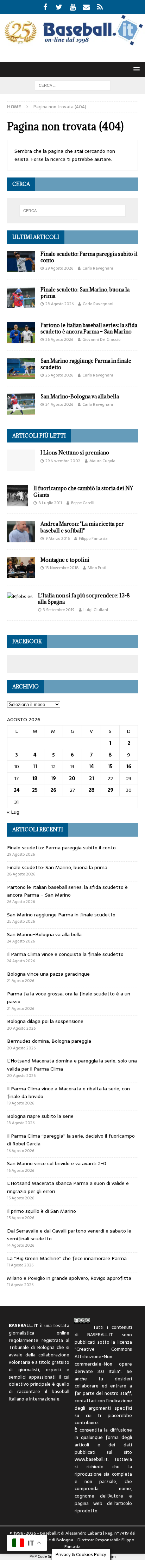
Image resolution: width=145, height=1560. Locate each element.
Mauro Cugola (102, 461)
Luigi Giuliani (95, 610)
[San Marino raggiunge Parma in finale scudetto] (21, 368)
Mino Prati (97, 568)
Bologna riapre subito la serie (40, 1116)
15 (110, 766)
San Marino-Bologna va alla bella (79, 396)
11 (35, 766)
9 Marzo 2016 (57, 538)
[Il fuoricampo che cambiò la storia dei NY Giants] (17, 495)
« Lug (13, 812)
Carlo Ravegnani (97, 268)
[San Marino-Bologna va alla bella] (21, 404)
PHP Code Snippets (46, 1556)
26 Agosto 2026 (59, 339)
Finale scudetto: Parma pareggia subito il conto (89, 257)
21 (91, 778)
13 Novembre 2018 (61, 568)
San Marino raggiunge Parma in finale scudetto (85, 364)
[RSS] (100, 7)
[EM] (86, 7)
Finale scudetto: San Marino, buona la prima (85, 292)
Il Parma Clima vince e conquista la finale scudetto (65, 954)
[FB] (45, 7)
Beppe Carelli (82, 503)
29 (110, 790)
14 (91, 766)
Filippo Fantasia (93, 538)
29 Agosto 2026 (59, 268)
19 (53, 778)
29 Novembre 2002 (62, 461)
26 (53, 790)
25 (35, 790)
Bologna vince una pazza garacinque (48, 974)
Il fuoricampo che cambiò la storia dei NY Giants (83, 491)
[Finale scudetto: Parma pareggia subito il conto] (21, 261)
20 (72, 778)
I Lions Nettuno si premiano (74, 452)
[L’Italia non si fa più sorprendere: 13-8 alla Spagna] (20, 596)
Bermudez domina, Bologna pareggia (49, 1041)
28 (91, 790)
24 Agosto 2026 (59, 404)
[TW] (59, 7)
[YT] (73, 7)
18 (35, 778)
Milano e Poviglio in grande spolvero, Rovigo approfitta (69, 1278)
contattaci (85, 1400)
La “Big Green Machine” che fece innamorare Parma (67, 1258)
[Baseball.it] (72, 44)
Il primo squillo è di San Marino (41, 1211)
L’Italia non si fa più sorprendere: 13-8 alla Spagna (84, 598)
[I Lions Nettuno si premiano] (21, 460)
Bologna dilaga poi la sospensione (45, 1021)
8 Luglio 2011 (50, 503)
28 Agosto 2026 (59, 304)
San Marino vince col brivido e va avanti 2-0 (56, 1163)
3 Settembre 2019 (58, 610)
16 (128, 766)
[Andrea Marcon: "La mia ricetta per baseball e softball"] (21, 531)
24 (17, 790)
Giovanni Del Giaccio (101, 339)
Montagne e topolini (64, 559)
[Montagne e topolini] (21, 567)
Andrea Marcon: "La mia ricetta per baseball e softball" (82, 527)
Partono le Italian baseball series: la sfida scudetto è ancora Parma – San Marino (88, 328)
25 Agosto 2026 (59, 375)
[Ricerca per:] (73, 85)
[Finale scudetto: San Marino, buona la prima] (21, 297)
